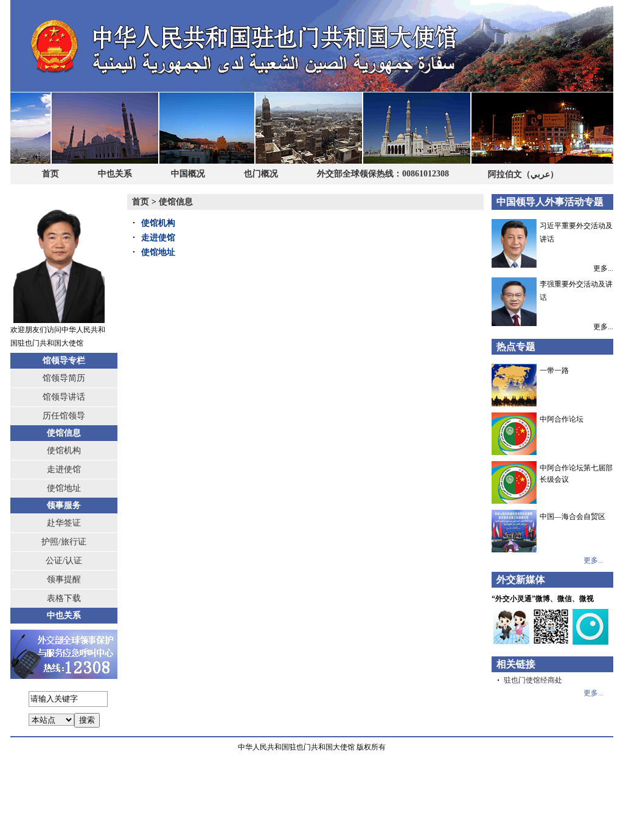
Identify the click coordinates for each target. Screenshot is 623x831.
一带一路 (554, 370)
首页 (50, 173)
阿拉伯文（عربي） (523, 174)
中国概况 (188, 173)
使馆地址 (64, 488)
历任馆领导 (64, 415)
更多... (603, 267)
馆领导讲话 (64, 397)
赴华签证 (64, 522)
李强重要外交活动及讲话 (576, 291)
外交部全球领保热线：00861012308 (383, 173)
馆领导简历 (64, 378)
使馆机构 (64, 450)
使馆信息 (64, 432)
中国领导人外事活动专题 (550, 201)
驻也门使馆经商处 (533, 680)
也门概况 (261, 173)
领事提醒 (64, 579)
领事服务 (64, 505)
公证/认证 (64, 560)
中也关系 (115, 173)
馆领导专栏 (64, 360)
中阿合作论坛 (561, 419)
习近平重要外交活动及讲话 (576, 232)
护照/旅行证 (63, 541)
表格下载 (64, 598)
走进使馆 (64, 469)
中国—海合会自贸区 (572, 516)
